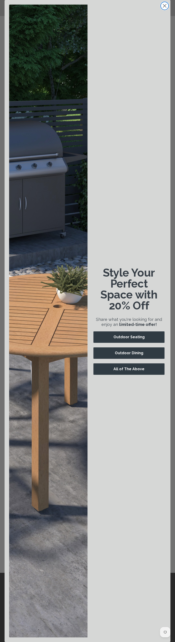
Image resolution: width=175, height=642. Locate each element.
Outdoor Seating (129, 337)
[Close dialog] (165, 6)
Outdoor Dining (129, 353)
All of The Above (128, 369)
